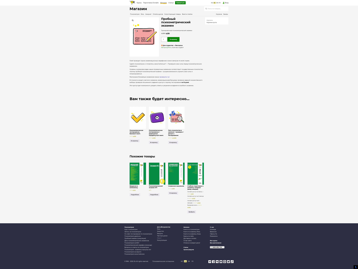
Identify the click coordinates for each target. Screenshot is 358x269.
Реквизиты (214, 236)
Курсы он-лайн (188, 236)
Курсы (139, 3)
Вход (226, 3)
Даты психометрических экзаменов (136, 240)
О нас (212, 227)
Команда (213, 229)
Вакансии (213, 232)
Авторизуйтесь (166, 47)
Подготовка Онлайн (151, 3)
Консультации (162, 240)
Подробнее (135, 194)
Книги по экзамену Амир (192, 234)
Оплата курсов (158, 14)
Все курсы (213, 240)
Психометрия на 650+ (131, 243)
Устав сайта (187, 240)
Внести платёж (187, 14)
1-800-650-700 (217, 247)
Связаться (180, 3)
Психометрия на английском (134, 254)
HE (212, 3)
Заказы (225, 14)
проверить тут (164, 77)
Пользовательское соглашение (163, 261)
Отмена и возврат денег (191, 243)
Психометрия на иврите (132, 252)
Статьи (171, 3)
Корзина (219, 14)
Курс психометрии (131, 229)
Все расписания (215, 243)
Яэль (142, 14)
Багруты (160, 233)
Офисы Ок (213, 234)
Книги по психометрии (191, 229)
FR (219, 3)
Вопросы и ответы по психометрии (136, 247)
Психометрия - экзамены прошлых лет (137, 249)
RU (215, 3)
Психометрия (134, 14)
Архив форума (188, 249)
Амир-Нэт (160, 231)
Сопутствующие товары (172, 14)
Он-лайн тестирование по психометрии (138, 234)
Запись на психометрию (132, 232)
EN (217, 3)
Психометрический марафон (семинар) (138, 245)
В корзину (173, 39)
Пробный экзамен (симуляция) (135, 238)
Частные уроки (162, 236)
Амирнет (148, 14)
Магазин (163, 3)
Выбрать (192, 212)
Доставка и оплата (189, 238)
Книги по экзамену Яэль (191, 232)
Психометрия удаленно (132, 236)
